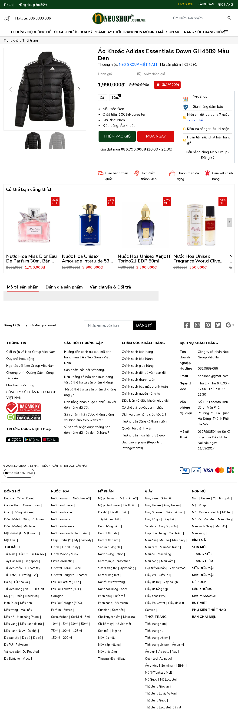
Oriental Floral (61, 568)
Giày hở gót (153, 519)
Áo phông (152, 666)
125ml (77, 631)
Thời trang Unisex (157, 645)
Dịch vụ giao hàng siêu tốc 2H (144, 414)
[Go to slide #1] (33, 140)
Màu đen (26, 603)
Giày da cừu (176, 603)
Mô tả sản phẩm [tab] (23, 287)
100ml (65, 631)
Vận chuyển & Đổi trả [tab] (110, 287)
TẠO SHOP (185, 4)
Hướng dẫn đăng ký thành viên (144, 421)
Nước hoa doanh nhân (65, 533)
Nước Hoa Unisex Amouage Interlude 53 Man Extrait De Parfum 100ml (86, 263)
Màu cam (151, 547)
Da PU (8, 645)
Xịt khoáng (127, 568)
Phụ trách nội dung (20, 385)
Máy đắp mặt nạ (109, 645)
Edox (37, 505)
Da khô (103, 512)
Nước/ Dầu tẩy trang (111, 582)
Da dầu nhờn (118, 512)
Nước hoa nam (60, 498)
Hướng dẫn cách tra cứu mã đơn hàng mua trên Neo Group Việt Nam (87, 357)
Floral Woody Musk (64, 554)
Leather (82, 575)
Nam (195, 498)
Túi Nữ (22, 554)
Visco (26, 659)
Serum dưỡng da (109, 547)
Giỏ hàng (225, 5)
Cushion (103, 610)
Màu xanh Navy (14, 631)
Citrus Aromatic (61, 561)
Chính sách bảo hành (137, 359)
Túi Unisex (37, 554)
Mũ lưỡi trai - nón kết (205, 512)
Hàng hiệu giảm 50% (33, 5)
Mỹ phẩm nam (107, 498)
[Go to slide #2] (57, 140)
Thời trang (123, 32)
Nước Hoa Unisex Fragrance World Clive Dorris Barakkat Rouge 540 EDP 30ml (197, 263)
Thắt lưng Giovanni (158, 687)
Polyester (22, 645)
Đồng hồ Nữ (12, 519)
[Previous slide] (11, 89)
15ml (64, 624)
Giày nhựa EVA (155, 596)
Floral (55, 547)
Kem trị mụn (106, 561)
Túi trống (25, 575)
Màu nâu (26, 610)
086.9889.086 (40, 18)
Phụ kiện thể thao (209, 610)
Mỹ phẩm (95, 32)
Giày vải (150, 575)
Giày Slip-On (168, 526)
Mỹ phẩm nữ (128, 498)
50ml (84, 624)
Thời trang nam (155, 624)
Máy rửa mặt (106, 638)
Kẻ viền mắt (123, 624)
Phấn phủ (104, 596)
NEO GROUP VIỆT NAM (138, 64)
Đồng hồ (43, 32)
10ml (54, 624)
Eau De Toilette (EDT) (66, 589)
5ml (87, 617)
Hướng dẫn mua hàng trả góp (143, 435)
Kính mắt (157, 32)
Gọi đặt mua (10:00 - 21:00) (136, 149)
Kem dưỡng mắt (108, 575)
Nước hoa (77, 32)
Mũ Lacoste (168, 680)
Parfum (56, 610)
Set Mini (76, 617)
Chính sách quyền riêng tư (141, 393)
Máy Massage (204, 596)
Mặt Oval (10, 540)
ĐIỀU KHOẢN (50, 466)
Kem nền (118, 610)
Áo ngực (165, 659)
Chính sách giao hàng (138, 366)
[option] (34, 233)
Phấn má (119, 596)
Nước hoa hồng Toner (112, 589)
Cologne (57, 596)
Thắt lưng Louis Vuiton (160, 693)
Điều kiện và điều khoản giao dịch (146, 400)
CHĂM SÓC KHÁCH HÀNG (143, 343)
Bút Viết (200, 603)
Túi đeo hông (13, 589)
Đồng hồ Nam (23, 512)
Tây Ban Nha (13, 561)
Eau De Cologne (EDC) (66, 603)
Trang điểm (213, 32)
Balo (7, 582)
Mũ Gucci (151, 680)
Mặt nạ (116, 631)
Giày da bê (152, 582)
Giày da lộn (170, 582)
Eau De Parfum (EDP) (65, 582)
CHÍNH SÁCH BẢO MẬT (73, 466)
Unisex (205, 498)
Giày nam (151, 498)
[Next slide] (79, 89)
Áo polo (163, 652)
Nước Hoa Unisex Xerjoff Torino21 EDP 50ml (144, 258)
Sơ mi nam (168, 666)
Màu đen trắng (169, 547)
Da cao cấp (11, 638)
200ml (67, 638)
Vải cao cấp (12, 652)
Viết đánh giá (154, 74)
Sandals (150, 526)
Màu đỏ (9, 617)
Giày (108, 32)
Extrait (68, 610)
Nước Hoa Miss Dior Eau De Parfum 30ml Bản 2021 (31, 261)
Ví (35, 575)
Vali (27, 589)
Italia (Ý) (66, 540)
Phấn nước (105, 603)
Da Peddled (31, 652)
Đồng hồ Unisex (33, 519)
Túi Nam (10, 554)
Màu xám (167, 561)
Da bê (37, 638)
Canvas (150, 610)
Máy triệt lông (107, 652)
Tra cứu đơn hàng (20, 473)
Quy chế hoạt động (20, 359)
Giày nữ (166, 498)
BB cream (121, 603)
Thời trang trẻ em (157, 638)
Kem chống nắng (109, 526)
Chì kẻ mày (105, 624)
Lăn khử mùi (202, 589)
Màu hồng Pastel (28, 617)
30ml (74, 624)
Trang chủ (11, 40)
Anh (85, 533)
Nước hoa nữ (81, 498)
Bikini (181, 666)
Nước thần (123, 561)
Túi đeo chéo (13, 568)
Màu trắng (11, 610)
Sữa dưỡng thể (107, 568)
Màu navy (178, 540)
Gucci (8, 512)
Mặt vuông (31, 533)
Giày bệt (169, 519)
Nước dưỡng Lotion (110, 554)
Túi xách (60, 32)
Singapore (31, 561)
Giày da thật (177, 568)
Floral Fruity (70, 547)
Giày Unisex (153, 505)
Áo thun (150, 652)
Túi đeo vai (21, 582)
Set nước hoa (59, 617)
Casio (27, 505)
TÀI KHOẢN (206, 4)
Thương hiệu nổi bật (111, 659)
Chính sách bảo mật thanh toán (145, 386)
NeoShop (200, 96)
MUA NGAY (156, 136)
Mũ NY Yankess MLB (158, 673)
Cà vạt (176, 707)
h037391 (189, 64)
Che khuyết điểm (109, 617)
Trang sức (192, 32)
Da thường (130, 505)
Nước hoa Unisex (62, 505)
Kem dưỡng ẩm (108, 540)
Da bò (26, 638)
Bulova (9, 498)
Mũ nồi (196, 519)
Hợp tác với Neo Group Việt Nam (30, 366)
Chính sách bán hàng (137, 352)
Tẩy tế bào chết (108, 519)
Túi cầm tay (32, 568)
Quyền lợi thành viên (137, 428)
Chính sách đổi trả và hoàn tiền (144, 372)
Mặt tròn (29, 526)
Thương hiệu (22, 32)
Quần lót (151, 659)
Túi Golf (38, 589)
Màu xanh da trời (31, 624)
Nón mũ (141, 32)
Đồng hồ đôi (12, 526)
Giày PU (164, 575)
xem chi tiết (195, 120)
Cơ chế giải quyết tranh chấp (142, 407)
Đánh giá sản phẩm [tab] (64, 287)
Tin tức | (8, 5)
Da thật (32, 631)
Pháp (19, 596)
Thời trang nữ (154, 631)
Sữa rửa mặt (203, 568)
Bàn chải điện (204, 617)
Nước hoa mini (60, 519)
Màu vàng (10, 624)
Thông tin (16, 343)
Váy (174, 652)
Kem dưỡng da (108, 533)
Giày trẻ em (172, 505)
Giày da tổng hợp (156, 589)
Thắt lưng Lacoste (157, 707)
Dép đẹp (199, 582)
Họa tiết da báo (155, 568)
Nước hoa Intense (62, 526)
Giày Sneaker (154, 512)
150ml (55, 638)
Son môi (174, 32)
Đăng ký (207, 157)
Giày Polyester (155, 603)
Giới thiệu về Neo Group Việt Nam (31, 352)
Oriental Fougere (62, 575)
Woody (86, 540)
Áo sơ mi (178, 645)
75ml (54, 631)
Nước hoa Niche (61, 512)
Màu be (164, 540)
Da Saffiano (12, 659)
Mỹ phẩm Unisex (109, 505)
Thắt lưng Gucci (155, 700)
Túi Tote (10, 575)
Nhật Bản (31, 596)
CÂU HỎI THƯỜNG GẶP (83, 343)
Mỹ (6, 596)
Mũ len (226, 512)
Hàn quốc (224, 498)
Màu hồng (151, 561)
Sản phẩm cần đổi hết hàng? (84, 370)
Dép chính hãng (155, 533)
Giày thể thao (175, 512)
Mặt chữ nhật (12, 533)
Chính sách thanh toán (138, 379)
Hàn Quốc (10, 603)
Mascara (129, 617)
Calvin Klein (25, 498)
